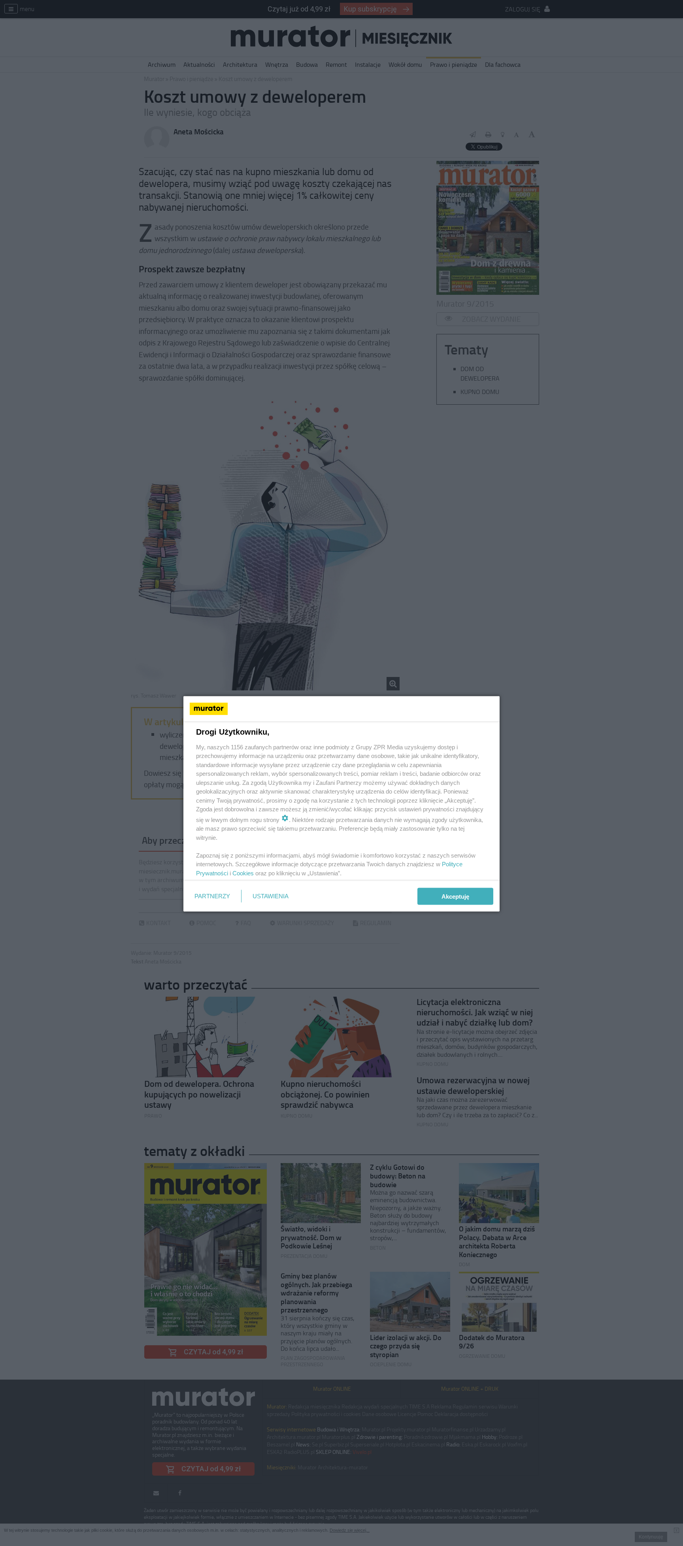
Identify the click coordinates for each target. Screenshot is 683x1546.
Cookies (243, 872)
